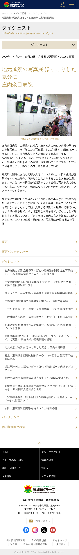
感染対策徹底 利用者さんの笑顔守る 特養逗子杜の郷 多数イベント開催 (38, 326)
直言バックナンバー (15, 251)
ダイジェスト (10, 261)
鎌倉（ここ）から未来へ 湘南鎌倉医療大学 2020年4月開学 (39, 293)
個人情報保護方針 (15, 540)
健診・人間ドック (11, 468)
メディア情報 (19, 13)
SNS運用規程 (39, 540)
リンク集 (12, 544)
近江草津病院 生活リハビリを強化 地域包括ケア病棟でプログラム (39, 368)
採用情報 (6, 476)
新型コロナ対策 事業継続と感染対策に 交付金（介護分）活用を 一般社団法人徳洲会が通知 (39, 387)
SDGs (44, 468)
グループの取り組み (12, 460)
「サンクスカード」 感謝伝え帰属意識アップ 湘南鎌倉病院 (39, 308)
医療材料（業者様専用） (37, 544)
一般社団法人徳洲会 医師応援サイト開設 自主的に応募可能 (39, 316)
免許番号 (61, 544)
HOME (5, 452)
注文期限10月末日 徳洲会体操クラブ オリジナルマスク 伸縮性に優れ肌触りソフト (38, 283)
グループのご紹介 (50, 452)
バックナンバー (39, 13)
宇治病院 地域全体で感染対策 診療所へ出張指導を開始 (36, 301)
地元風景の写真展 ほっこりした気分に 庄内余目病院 (35, 347)
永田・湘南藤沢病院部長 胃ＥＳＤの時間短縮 (31, 408)
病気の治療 (47, 460)
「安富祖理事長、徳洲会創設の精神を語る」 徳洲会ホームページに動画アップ (38, 399)
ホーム (5, 13)
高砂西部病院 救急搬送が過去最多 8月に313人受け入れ (37, 377)
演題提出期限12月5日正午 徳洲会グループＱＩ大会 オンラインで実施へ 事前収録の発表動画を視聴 (38, 338)
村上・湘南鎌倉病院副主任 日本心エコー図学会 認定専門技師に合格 (39, 357)
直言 (5, 241)
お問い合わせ (43, 521)
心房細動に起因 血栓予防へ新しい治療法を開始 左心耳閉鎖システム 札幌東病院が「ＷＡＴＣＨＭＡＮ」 (39, 272)
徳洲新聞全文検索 (13, 427)
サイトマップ (60, 540)
